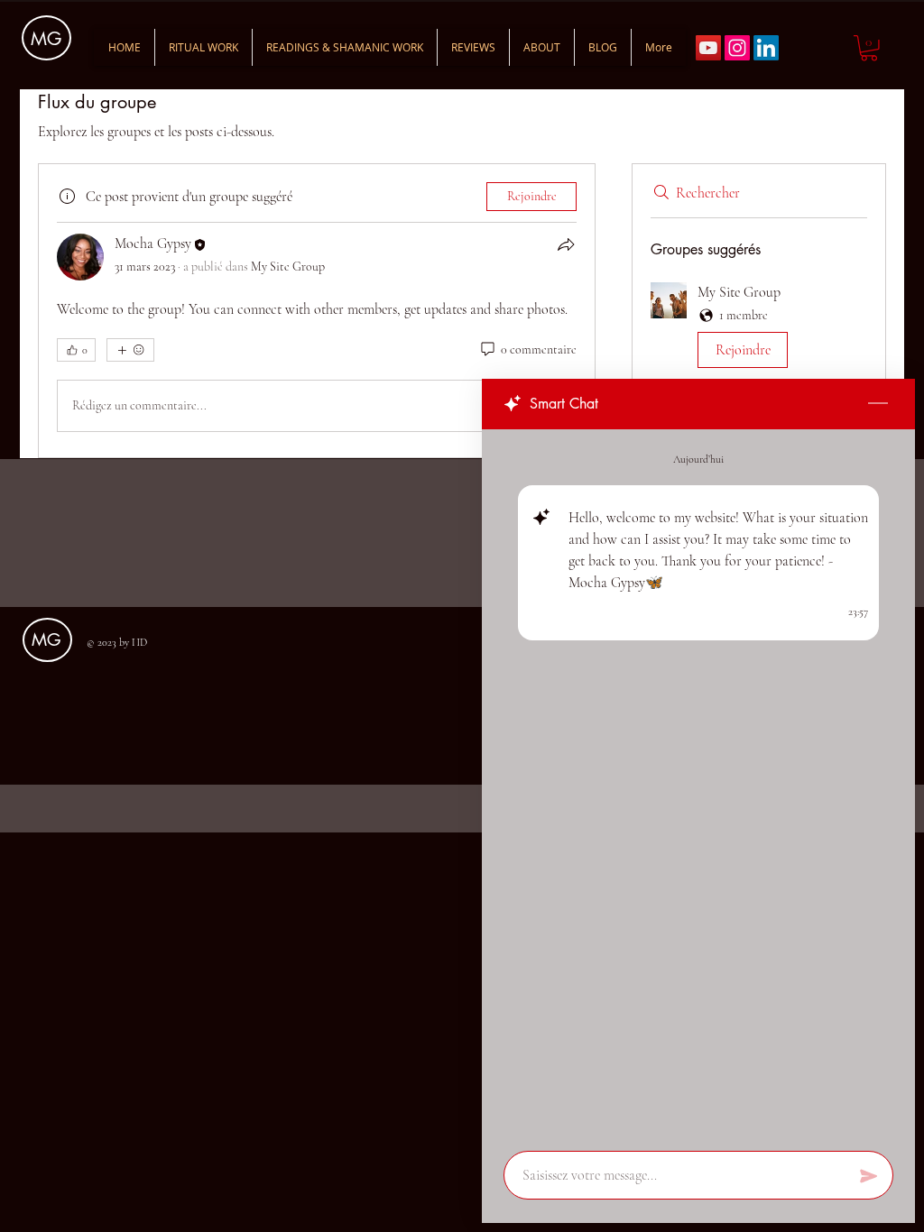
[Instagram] (737, 47)
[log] (698, 784)
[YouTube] (708, 47)
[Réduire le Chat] (878, 404)
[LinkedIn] (766, 47)
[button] (869, 48)
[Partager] (566, 244)
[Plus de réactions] (130, 350)
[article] (317, 310)
